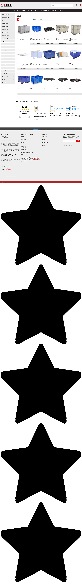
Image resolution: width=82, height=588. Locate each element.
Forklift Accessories (6, 35)
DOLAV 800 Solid (21, 39)
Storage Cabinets (5, 70)
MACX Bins (45, 64)
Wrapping (4, 82)
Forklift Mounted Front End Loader (59, 109)
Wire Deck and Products (7, 76)
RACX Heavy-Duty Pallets (62, 89)
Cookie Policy (23, 147)
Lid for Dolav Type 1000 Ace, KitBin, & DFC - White (23, 65)
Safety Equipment (5, 61)
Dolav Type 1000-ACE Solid (36, 39)
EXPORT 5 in (46, 39)
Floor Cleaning (5, 38)
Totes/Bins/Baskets (6, 73)
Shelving (3, 67)
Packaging (4, 50)
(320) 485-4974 (8, 169)
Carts (3, 20)
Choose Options (36, 43)
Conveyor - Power (5, 23)
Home (18, 13)
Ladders (3, 44)
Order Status (23, 139)
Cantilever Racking (5, 17)
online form (8, 166)
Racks (3, 58)
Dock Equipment (5, 29)
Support (60, 10)
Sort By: (34, 19)
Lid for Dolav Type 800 (35, 64)
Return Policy (23, 149)
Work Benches (5, 79)
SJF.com (36, 129)
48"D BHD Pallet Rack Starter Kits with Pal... (75, 109)
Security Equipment (6, 64)
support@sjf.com (9, 168)
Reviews (3, 182)
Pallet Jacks (4, 53)
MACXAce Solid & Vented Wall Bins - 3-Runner (36, 90)
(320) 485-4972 (4, 0)
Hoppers (3, 41)
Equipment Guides (44, 10)
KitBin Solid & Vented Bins (62, 39)
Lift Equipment (5, 47)
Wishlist (79, 0)
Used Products (16, 10)
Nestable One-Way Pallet (49, 89)
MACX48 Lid (71, 64)
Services (30, 10)
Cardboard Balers (5, 14)
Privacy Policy (23, 146)
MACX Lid (58, 64)
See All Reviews (24, 117)
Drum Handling (5, 32)
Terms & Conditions (25, 144)
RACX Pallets (72, 89)
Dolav (21, 13)
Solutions (24, 10)
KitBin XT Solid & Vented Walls (74, 40)
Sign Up (25, 137)
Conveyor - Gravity (5, 26)
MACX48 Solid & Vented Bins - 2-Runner (22, 90)
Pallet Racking (4, 55)
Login (22, 137)
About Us (36, 10)
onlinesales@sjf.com (33, 159)
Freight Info (53, 10)
